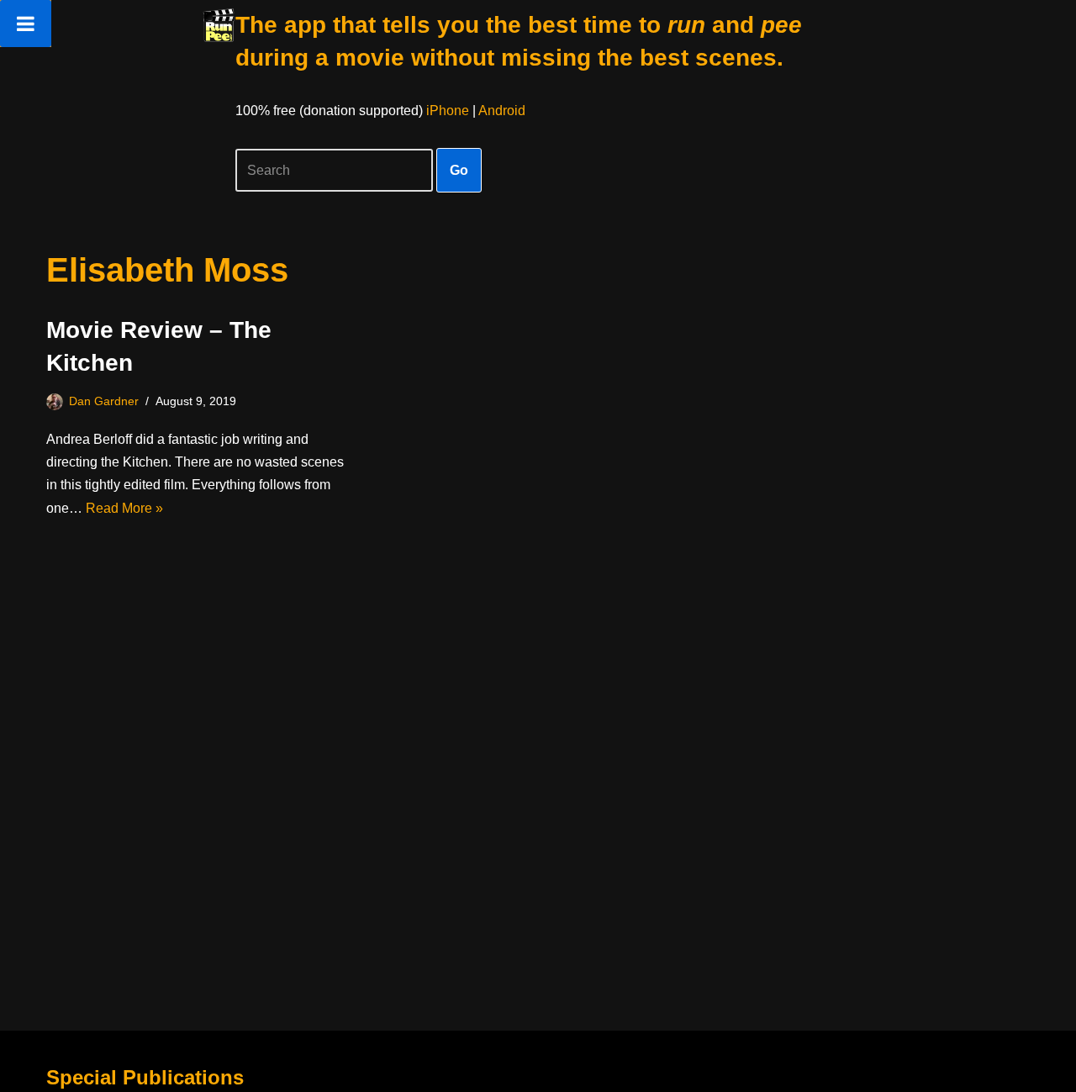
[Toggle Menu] (25, 23)
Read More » (124, 508)
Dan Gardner (104, 401)
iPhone (447, 110)
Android (501, 110)
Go (459, 170)
